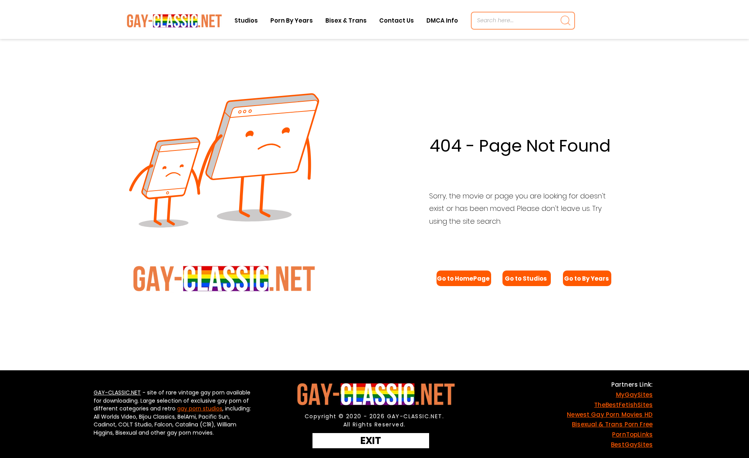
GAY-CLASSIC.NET (117, 392)
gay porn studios (199, 408)
